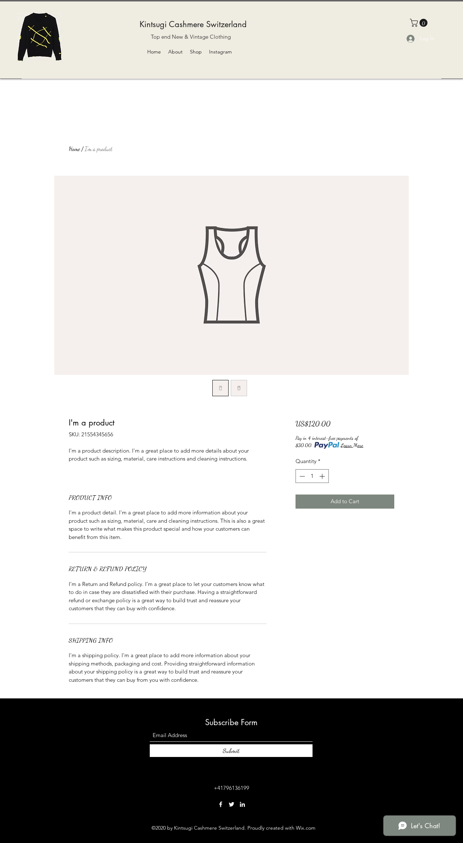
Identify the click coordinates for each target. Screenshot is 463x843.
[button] (419, 23)
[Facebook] (220, 804)
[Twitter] (231, 804)
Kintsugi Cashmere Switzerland (193, 24)
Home (74, 148)
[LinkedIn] (242, 804)
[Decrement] (301, 476)
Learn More (352, 445)
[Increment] (323, 476)
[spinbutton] (312, 476)
